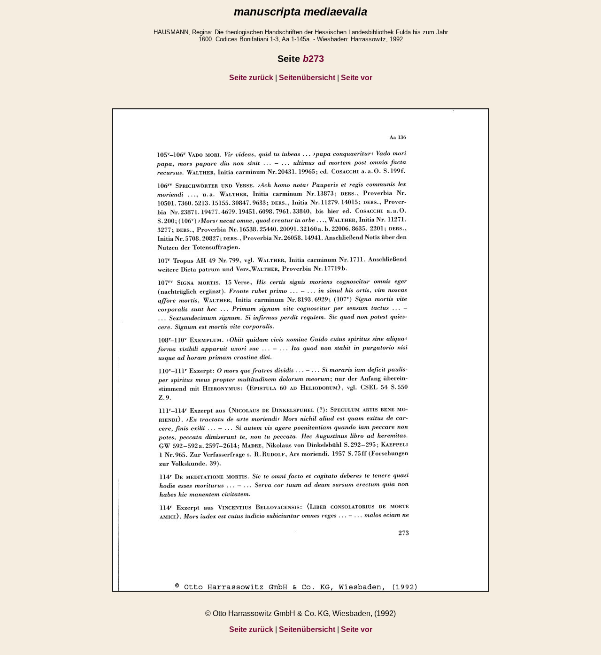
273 (313, 58)
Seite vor (356, 78)
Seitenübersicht (307, 78)
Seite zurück (251, 78)
